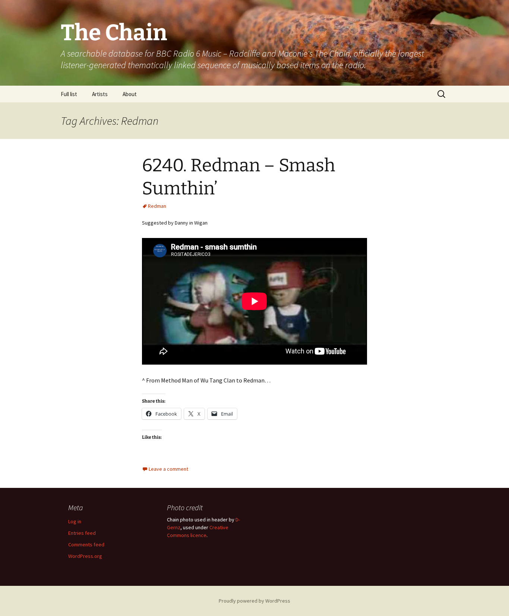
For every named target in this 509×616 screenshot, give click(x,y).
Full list (69, 94)
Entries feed (82, 533)
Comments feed (86, 544)
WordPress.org (85, 556)
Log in (74, 521)
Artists (100, 94)
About (130, 94)
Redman (157, 206)
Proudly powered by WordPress (254, 600)
